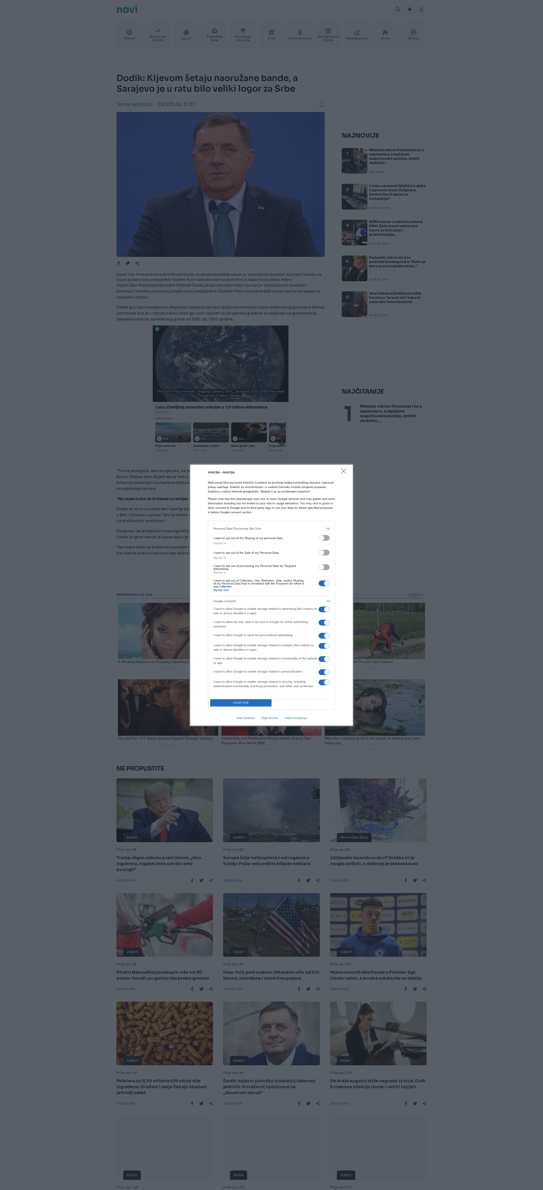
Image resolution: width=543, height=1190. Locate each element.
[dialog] (271, 595)
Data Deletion (246, 718)
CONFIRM (241, 702)
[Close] (345, 472)
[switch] (324, 538)
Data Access (270, 718)
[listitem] (271, 528)
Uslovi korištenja (295, 718)
